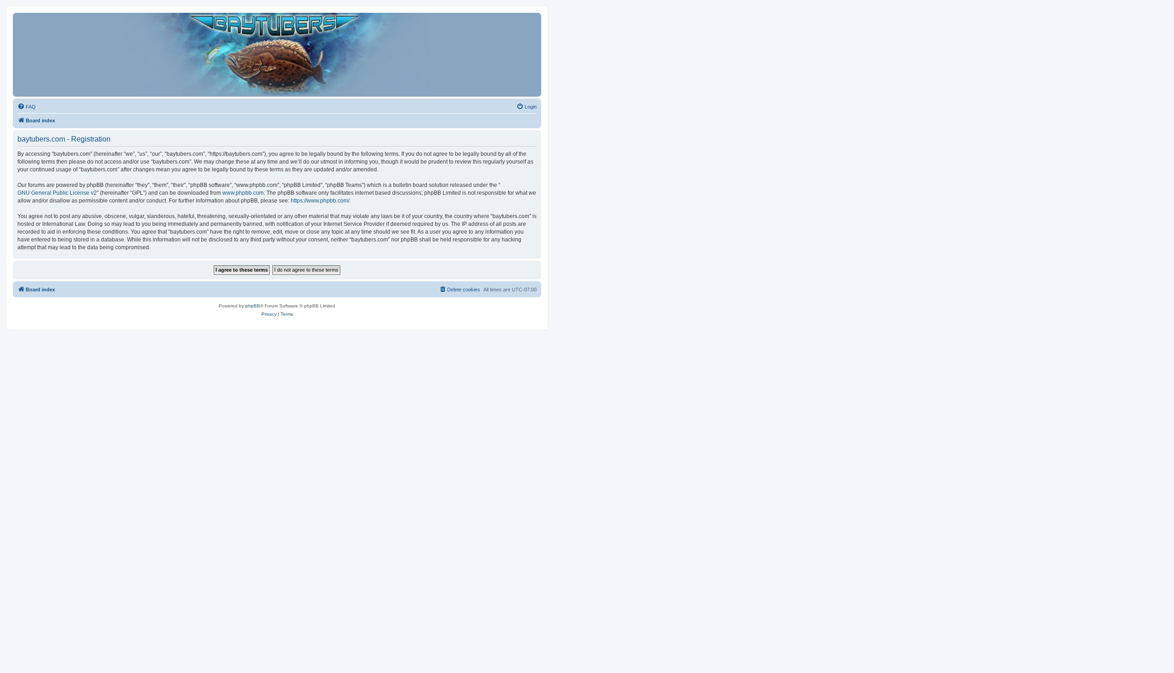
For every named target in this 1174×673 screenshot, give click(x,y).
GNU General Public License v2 (57, 193)
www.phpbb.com (243, 193)
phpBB (252, 305)
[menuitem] (26, 106)
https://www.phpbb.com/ (320, 200)
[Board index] (277, 55)
